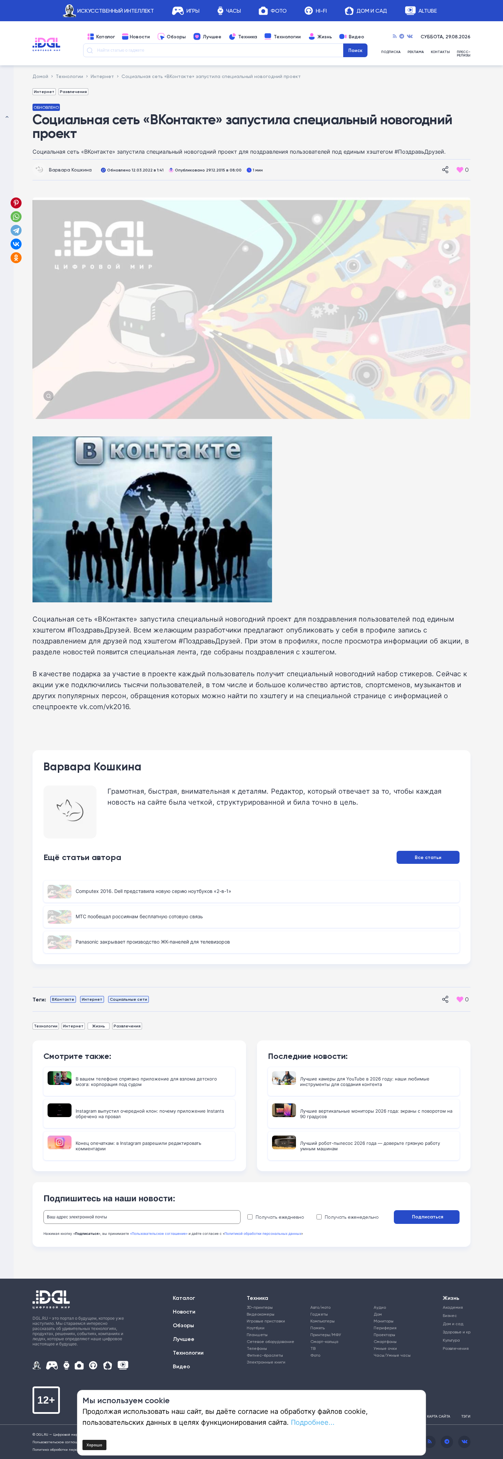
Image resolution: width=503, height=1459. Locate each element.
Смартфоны (385, 1341)
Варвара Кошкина (70, 169)
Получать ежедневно (280, 1217)
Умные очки (385, 1348)
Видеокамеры (260, 1314)
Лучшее (212, 37)
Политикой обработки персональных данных (262, 1233)
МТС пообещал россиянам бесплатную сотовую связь (139, 916)
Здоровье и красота (454, 1331)
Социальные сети (128, 999)
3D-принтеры (260, 1307)
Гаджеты (319, 1314)
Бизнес (450, 1315)
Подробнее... (313, 1422)
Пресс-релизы (463, 53)
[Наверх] (7, 729)
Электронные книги (266, 1362)
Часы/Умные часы (392, 1355)
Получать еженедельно (352, 1217)
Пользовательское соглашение (60, 1442)
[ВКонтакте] (16, 244)
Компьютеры (322, 1320)
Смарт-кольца (324, 1341)
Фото (279, 11)
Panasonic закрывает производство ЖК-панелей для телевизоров (153, 941)
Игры (192, 11)
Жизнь (325, 37)
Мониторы (384, 1320)
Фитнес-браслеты (265, 1355)
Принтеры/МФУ (325, 1334)
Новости (140, 37)
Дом (378, 1314)
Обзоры (176, 37)
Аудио (380, 1307)
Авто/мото (320, 1307)
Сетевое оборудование (270, 1341)
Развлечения (73, 91)
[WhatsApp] (16, 216)
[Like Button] (460, 170)
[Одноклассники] (17, 257)
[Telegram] (401, 36)
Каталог (105, 37)
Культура (451, 1340)
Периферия (385, 1327)
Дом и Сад (372, 11)
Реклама (416, 52)
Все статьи (428, 857)
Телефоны (257, 1348)
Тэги (465, 1416)
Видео (356, 37)
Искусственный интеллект (115, 11)
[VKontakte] (410, 36)
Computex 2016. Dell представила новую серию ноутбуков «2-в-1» (153, 891)
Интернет (44, 91)
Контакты (440, 52)
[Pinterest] (16, 202)
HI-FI (321, 11)
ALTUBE (427, 11)
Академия (453, 1307)
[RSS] (395, 36)
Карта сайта (438, 1416)
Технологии (287, 37)
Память (317, 1327)
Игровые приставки (266, 1320)
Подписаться (427, 1217)
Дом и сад (453, 1323)
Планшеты (257, 1334)
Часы (233, 11)
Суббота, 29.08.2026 (445, 37)
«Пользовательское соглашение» (159, 1233)
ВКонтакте (63, 999)
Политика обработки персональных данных (70, 1449)
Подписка (391, 52)
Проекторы (384, 1334)
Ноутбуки (256, 1327)
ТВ (312, 1348)
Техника (247, 37)
